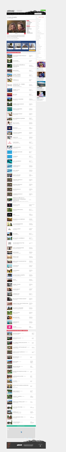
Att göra (9, 13)
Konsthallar (38, 35)
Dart (37, 29)
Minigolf (38, 42)
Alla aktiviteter (40, 57)
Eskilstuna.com (8, 15)
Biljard (38, 25)
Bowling (38, 28)
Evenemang (15, 13)
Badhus (38, 22)
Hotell (27, 13)
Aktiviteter (12, 15)
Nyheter (21, 13)
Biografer (38, 26)
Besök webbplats (29, 22)
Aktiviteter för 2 (39, 19)
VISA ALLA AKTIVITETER (20, 425)
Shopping (38, 50)
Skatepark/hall (39, 53)
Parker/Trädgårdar (39, 46)
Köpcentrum (38, 36)
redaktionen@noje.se (40, 444)
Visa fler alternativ (31, 50)
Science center (39, 49)
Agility (38, 18)
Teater (38, 56)
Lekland (38, 39)
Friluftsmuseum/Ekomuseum (40, 33)
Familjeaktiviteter (39, 32)
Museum (38, 43)
